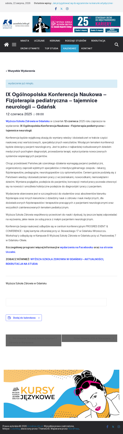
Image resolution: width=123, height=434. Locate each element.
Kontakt (86, 48)
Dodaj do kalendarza (24, 317)
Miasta (24, 40)
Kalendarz (69, 48)
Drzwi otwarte (30, 48)
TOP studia (51, 48)
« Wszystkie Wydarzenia (20, 71)
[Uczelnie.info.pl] (6, 44)
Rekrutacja (98, 40)
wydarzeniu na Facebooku (76, 247)
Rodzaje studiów (75, 40)
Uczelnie (39, 40)
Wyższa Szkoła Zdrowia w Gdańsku (28, 121)
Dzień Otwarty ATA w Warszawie (92, 338)
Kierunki (55, 40)
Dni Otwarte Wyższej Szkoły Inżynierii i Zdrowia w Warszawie (33, 340)
